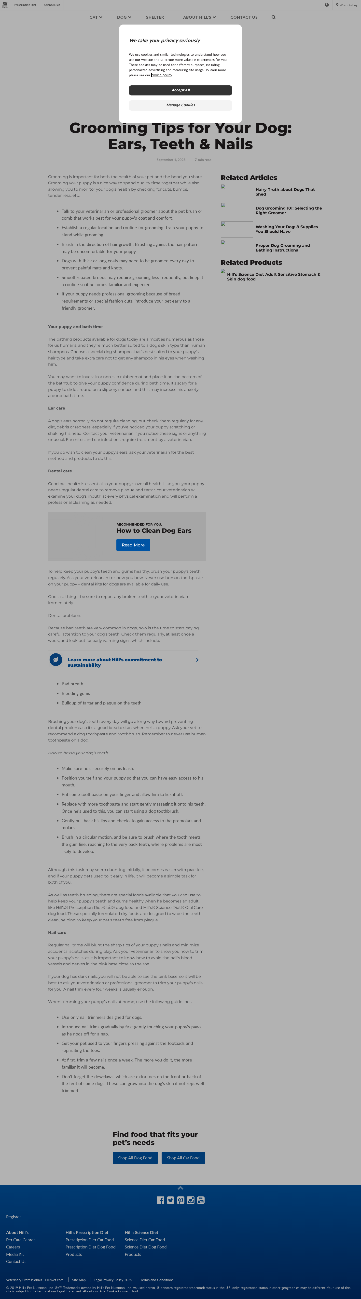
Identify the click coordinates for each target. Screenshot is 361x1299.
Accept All (180, 90)
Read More (133, 545)
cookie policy (161, 75)
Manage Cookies (180, 105)
